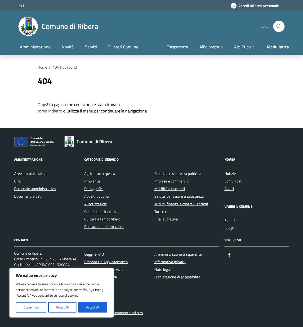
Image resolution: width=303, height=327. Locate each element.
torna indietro (50, 111)
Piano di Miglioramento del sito (118, 313)
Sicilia (22, 5)
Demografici (93, 189)
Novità (68, 47)
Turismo (160, 211)
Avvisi (229, 189)
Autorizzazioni (95, 204)
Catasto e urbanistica (101, 211)
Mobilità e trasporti (169, 189)
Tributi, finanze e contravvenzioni (181, 204)
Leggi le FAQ (94, 254)
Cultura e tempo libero (102, 219)
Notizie (230, 173)
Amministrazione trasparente (178, 254)
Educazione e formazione (104, 226)
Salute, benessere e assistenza (179, 196)
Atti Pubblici (244, 47)
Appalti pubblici (96, 196)
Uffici (18, 181)
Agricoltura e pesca (99, 173)
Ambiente (92, 181)
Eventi (229, 220)
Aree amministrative (30, 173)
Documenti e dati (28, 196)
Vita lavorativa (166, 219)
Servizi (91, 47)
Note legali (163, 269)
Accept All (92, 307)
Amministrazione (35, 47)
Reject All (62, 307)
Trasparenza (177, 47)
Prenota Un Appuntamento (106, 262)
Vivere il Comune (123, 47)
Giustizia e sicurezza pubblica (177, 173)
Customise (31, 307)
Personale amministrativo (35, 189)
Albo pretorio (211, 47)
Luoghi (229, 228)
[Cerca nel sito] (279, 26)
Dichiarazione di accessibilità (177, 277)
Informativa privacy (170, 262)
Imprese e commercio (171, 181)
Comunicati (233, 181)
